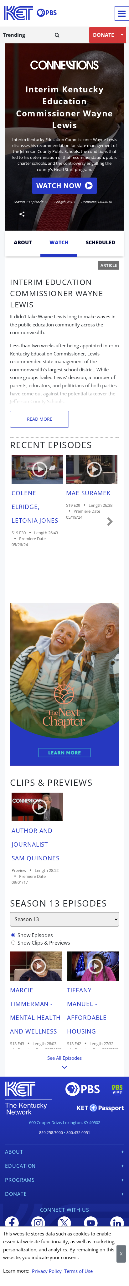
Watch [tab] (58, 242)
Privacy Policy (47, 1271)
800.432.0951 (78, 1132)
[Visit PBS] (46, 13)
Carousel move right (110, 522)
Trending (14, 35)
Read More (39, 419)
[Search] (57, 35)
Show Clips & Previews (44, 942)
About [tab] (23, 242)
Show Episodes (35, 935)
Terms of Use (78, 1271)
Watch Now (58, 185)
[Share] (19, 214)
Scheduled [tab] (100, 242)
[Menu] (122, 13)
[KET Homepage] (18, 13)
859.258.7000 (51, 1132)
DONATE (103, 35)
